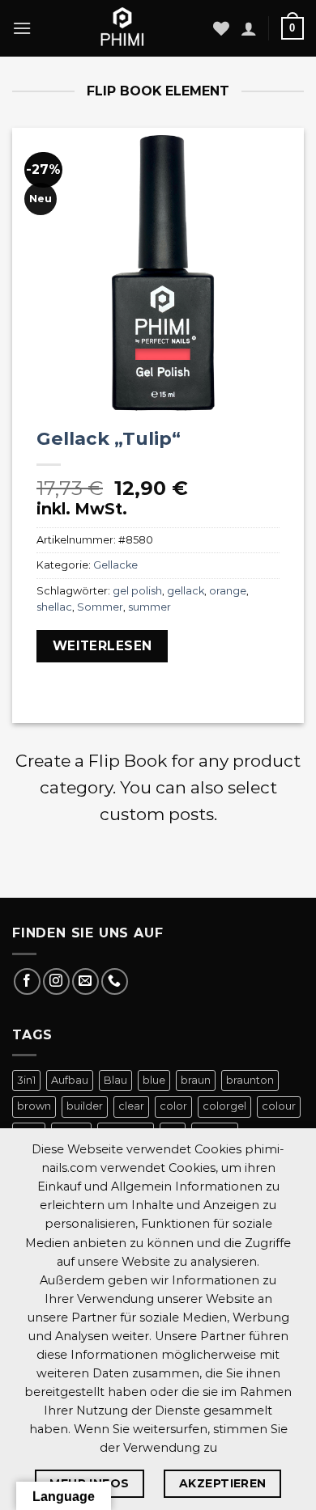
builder (84, 1106)
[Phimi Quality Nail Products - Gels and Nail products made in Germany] (122, 28)
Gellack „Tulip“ (108, 438)
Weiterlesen (102, 645)
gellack (185, 591)
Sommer (100, 607)
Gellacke (115, 565)
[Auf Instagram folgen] (56, 981)
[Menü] (22, 28)
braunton (250, 1080)
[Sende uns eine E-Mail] (85, 981)
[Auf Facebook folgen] (27, 981)
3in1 (26, 1080)
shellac (54, 607)
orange (227, 591)
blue (154, 1080)
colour (279, 1106)
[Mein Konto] (249, 28)
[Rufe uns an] (114, 981)
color (173, 1106)
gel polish (137, 591)
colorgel (224, 1106)
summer (149, 607)
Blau (115, 1080)
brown (34, 1106)
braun (196, 1080)
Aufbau (69, 1080)
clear (131, 1106)
